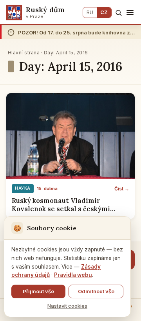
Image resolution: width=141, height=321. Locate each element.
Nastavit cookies (67, 306)
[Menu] (130, 12)
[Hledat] (118, 12)
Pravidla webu (73, 275)
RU (90, 12)
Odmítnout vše (96, 291)
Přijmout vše (38, 291)
